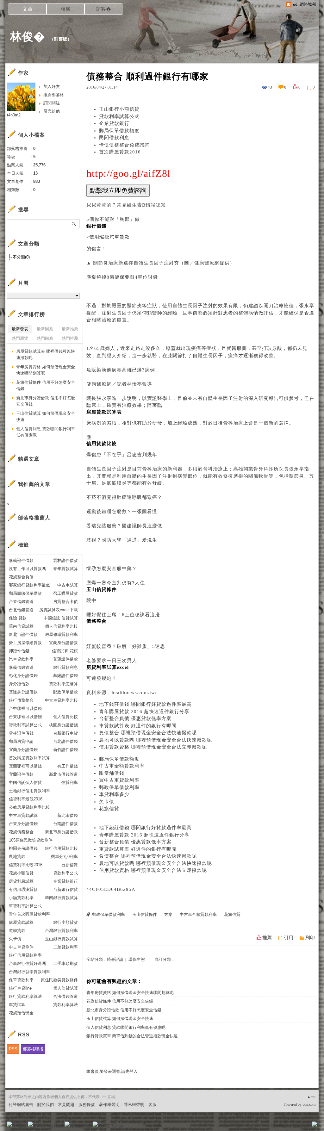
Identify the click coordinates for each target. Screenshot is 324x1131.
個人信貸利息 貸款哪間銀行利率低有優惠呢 (125, 1027)
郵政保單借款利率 (119, 787)
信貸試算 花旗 (65, 651)
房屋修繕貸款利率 (61, 634)
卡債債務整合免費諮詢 (124, 144)
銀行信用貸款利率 (25, 955)
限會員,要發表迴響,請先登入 (112, 1071)
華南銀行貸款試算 (61, 897)
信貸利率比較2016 (25, 864)
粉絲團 (20, 1126)
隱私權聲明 (134, 1104)
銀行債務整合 (21, 700)
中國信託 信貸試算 (61, 618)
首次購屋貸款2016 (120, 151)
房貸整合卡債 (65, 601)
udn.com (308, 1104)
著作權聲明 (109, 1104)
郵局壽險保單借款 (25, 593)
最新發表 (20, 328)
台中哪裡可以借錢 (25, 708)
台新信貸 (69, 864)
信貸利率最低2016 (25, 799)
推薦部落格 (53, 94)
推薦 (267, 937)
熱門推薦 (70, 338)
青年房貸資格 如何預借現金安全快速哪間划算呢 (130, 992)
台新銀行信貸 (65, 889)
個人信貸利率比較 (61, 626)
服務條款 (86, 1104)
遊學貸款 (17, 930)
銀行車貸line (20, 988)
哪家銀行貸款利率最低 (29, 585)
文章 (27, 9)
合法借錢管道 (65, 996)
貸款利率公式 (65, 873)
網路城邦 (302, 1126)
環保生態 (136, 959)
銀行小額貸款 (65, 922)
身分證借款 (19, 683)
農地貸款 (17, 856)
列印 (310, 937)
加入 (286, 1126)
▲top (311, 1097)
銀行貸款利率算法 (25, 996)
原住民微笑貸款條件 (59, 980)
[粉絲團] (9, 1124)
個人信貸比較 (65, 716)
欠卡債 (106, 801)
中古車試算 (67, 585)
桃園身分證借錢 (63, 725)
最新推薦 (70, 328)
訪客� (103, 9)
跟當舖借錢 (111, 773)
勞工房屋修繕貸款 (25, 642)
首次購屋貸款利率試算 (29, 757)
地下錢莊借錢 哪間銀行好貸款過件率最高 (145, 704)
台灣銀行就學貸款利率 (29, 971)
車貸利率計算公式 (25, 906)
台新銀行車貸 (65, 733)
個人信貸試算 (65, 988)
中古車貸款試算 (23, 815)
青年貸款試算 (65, 568)
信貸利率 (69, 782)
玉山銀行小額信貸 (119, 109)
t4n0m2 (14, 115)
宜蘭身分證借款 (63, 642)
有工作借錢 (67, 766)
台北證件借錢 (65, 741)
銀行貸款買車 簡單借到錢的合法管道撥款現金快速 (132, 1036)
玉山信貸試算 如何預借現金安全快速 (119, 1018)
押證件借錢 (19, 651)
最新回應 (45, 328)
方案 (168, 914)
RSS (13, 1049)
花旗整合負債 (21, 577)
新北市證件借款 (23, 634)
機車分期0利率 (64, 856)
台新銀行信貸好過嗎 (27, 963)
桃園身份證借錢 (23, 848)
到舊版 (60, 39)
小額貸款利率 (21, 897)
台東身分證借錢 (23, 823)
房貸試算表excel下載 (58, 609)
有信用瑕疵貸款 (23, 889)
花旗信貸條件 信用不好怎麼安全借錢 (119, 1001)
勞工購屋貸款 (65, 593)
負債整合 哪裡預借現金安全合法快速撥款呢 (148, 732)
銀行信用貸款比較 (61, 848)
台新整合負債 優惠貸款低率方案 (135, 718)
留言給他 (51, 111)
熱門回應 (45, 338)
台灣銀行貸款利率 (61, 930)
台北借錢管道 (21, 609)
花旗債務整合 (21, 832)
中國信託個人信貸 (25, 782)
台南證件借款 (65, 823)
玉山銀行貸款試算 (61, 938)
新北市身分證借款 (61, 832)
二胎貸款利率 (65, 947)
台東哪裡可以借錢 (25, 716)
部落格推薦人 (34, 517)
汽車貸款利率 (21, 659)
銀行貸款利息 (65, 667)
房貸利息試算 (21, 881)
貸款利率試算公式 (119, 116)
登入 (275, 1126)
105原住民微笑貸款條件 (31, 840)
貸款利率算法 (65, 1004)
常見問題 (66, 1104)
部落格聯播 (33, 1049)
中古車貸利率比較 (61, 700)
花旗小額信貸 (21, 873)
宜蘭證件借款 (21, 774)
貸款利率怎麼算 (63, 683)
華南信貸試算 (21, 626)
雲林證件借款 (65, 560)
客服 (152, 1104)
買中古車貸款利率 (119, 780)
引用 (288, 937)
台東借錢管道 (21, 601)
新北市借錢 (67, 815)
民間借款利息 (114, 137)
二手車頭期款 (65, 963)
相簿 (65, 9)
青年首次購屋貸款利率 (29, 914)
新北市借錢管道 (63, 774)
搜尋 (74, 223)
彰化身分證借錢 (23, 675)
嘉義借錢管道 (21, 667)
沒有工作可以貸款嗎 (27, 568)
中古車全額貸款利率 (122, 765)
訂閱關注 (51, 103)
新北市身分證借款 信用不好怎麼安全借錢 (123, 1010)
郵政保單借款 (65, 692)
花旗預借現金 (21, 1012)
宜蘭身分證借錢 (23, 749)
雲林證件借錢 (21, 733)
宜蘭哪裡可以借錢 (25, 766)
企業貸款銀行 (114, 123)
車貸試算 (17, 1004)
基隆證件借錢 (65, 675)
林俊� (27, 36)
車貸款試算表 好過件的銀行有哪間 (138, 725)
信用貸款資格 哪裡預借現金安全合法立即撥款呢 (153, 746)
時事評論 (115, 959)
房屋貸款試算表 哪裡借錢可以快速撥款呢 (45, 354)
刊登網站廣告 (21, 1104)
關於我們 (45, 1104)
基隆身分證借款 (23, 692)
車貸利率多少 (114, 794)
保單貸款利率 (21, 980)
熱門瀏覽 (20, 338)
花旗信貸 (109, 808)
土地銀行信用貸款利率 (29, 790)
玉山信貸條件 (144, 914)
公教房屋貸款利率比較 (29, 807)
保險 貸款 (18, 618)
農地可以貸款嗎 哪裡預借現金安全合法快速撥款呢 (155, 740)
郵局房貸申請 (21, 741)
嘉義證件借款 (21, 560)
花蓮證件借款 (65, 659)
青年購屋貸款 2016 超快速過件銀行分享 (144, 711)
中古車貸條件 (21, 947)
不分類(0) (21, 257)
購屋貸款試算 (21, 922)
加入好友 (51, 86)
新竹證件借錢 (65, 749)
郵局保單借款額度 (119, 130)
